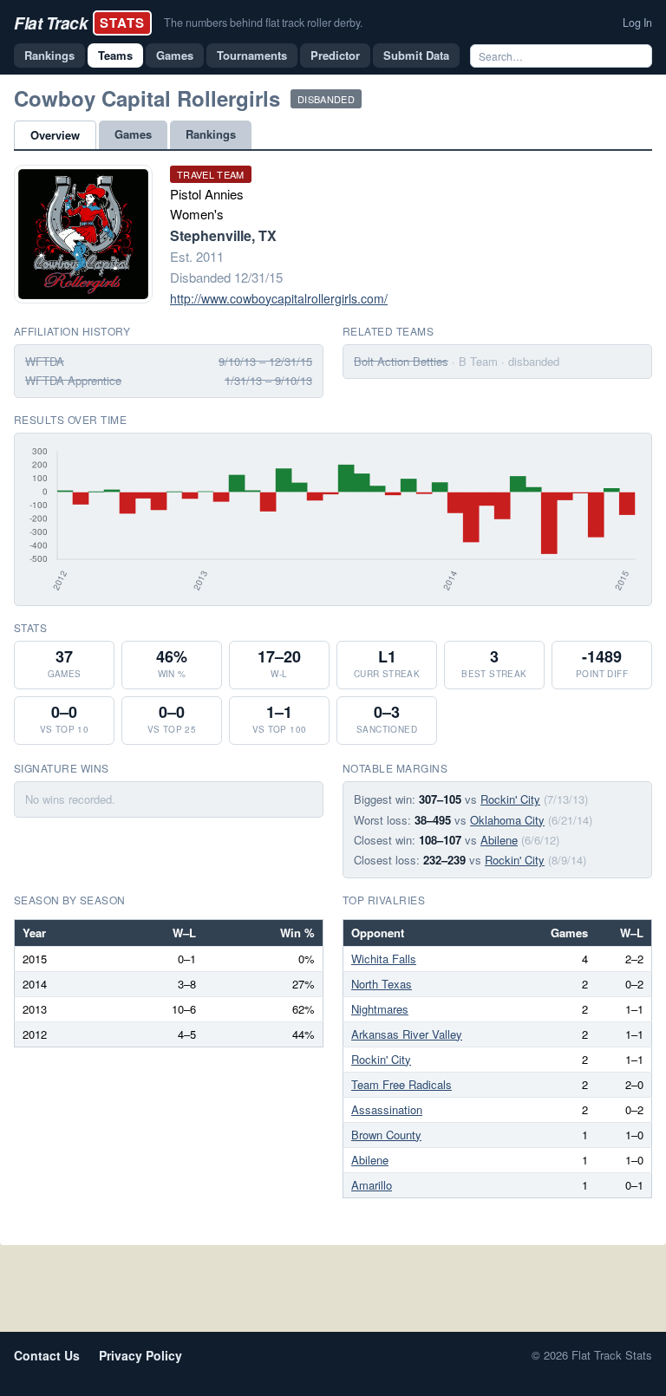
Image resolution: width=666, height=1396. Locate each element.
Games (174, 55)
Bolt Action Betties (401, 361)
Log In (637, 22)
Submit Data (416, 55)
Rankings (49, 55)
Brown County (386, 1134)
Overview (55, 135)
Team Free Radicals (401, 1084)
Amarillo (371, 1185)
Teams (115, 55)
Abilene (499, 840)
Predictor (335, 55)
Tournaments (252, 55)
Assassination (386, 1109)
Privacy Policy (140, 1355)
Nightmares (379, 1009)
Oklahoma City (507, 820)
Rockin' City (510, 799)
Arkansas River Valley (406, 1034)
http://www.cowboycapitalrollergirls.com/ (279, 298)
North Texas (381, 983)
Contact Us (47, 1355)
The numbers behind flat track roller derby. (263, 22)
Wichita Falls (383, 958)
